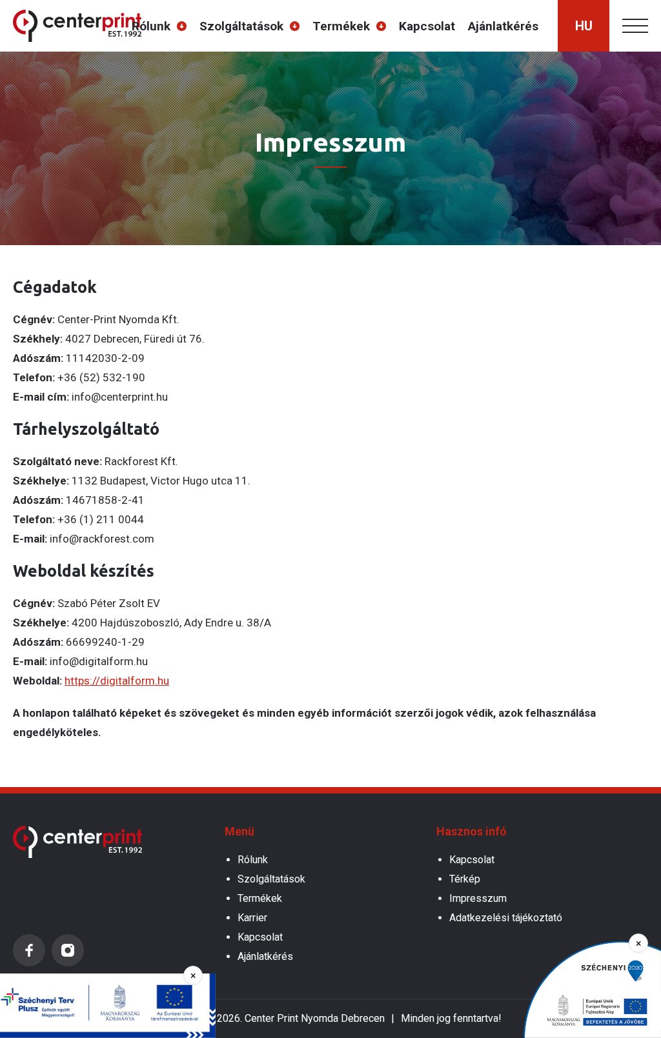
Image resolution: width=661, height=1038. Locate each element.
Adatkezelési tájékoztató (505, 918)
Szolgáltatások (241, 26)
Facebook (29, 950)
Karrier (252, 918)
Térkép (464, 879)
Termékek (341, 26)
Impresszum (478, 898)
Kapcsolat (427, 26)
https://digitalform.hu (117, 680)
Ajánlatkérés (503, 26)
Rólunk (151, 26)
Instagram (68, 950)
